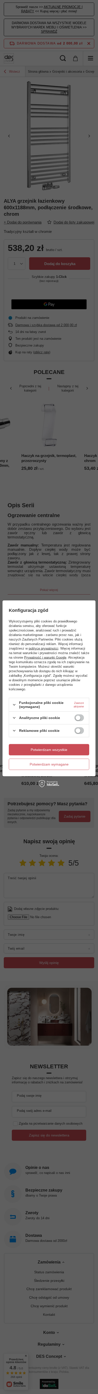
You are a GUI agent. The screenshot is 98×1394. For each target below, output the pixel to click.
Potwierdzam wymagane (49, 764)
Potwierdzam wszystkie (49, 750)
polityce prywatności (43, 648)
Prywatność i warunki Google (45, 657)
